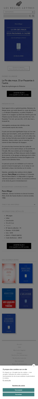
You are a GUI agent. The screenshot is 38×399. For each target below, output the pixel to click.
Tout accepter (18, 390)
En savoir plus (7, 380)
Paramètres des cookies (18, 385)
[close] (33, 365)
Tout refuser (18, 394)
